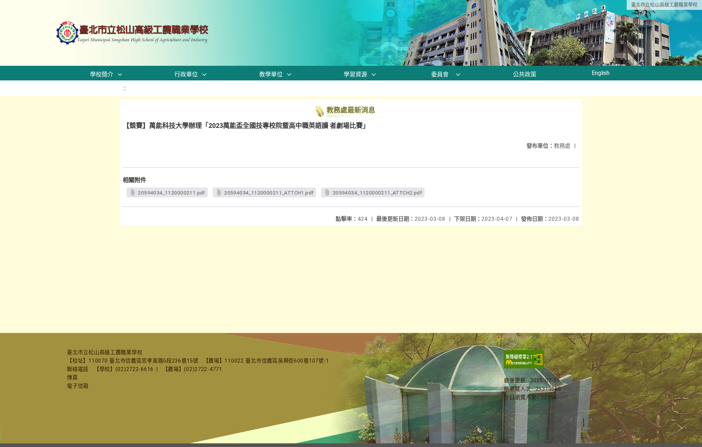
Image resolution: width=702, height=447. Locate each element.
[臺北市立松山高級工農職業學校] (133, 33)
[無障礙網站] (524, 367)
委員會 (440, 74)
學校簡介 (101, 74)
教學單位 (271, 74)
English (600, 72)
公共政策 (524, 74)
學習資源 (355, 74)
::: (124, 88)
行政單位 (186, 74)
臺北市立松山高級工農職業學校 (664, 4)
